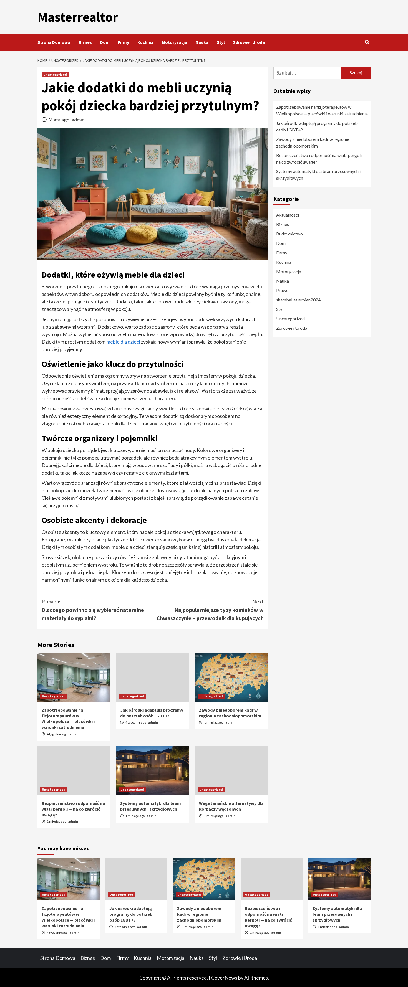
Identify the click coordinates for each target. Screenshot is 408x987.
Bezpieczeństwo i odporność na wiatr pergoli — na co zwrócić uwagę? (73, 809)
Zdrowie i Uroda (249, 42)
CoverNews (224, 978)
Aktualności (287, 214)
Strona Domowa (53, 42)
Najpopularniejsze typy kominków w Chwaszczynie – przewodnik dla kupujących (210, 609)
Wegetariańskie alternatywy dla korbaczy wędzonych (231, 806)
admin (78, 119)
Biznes (85, 42)
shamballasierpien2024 (298, 299)
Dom (105, 42)
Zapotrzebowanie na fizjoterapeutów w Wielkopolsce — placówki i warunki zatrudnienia (68, 718)
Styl (221, 42)
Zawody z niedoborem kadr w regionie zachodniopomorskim (230, 713)
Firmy (123, 42)
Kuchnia (145, 42)
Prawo (282, 290)
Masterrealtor (77, 17)
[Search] (367, 42)
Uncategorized (55, 74)
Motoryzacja (174, 42)
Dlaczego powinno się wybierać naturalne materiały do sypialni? (93, 609)
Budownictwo (289, 233)
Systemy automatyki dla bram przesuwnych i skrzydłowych (150, 806)
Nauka (201, 42)
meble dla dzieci (123, 342)
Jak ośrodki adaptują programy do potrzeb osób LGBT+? (151, 713)
